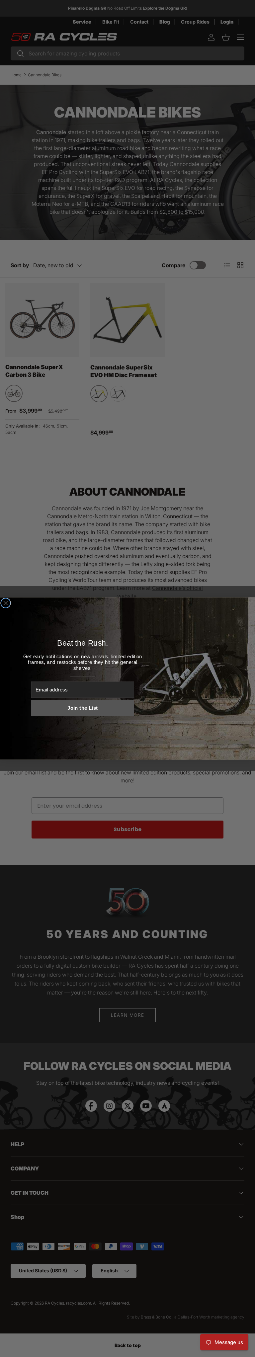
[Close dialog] (5, 603)
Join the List (82, 708)
